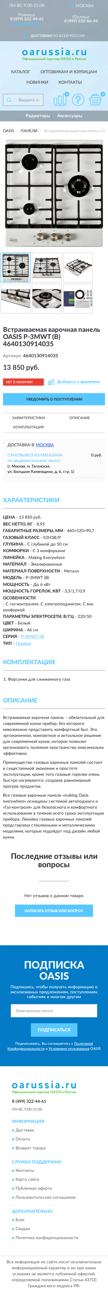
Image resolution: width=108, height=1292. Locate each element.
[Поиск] (9, 100)
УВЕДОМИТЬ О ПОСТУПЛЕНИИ (54, 399)
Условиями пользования (69, 1048)
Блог (20, 1220)
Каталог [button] (20, 72)
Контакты (70, 82)
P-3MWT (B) (32, 637)
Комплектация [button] (28, 427)
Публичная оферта (34, 1189)
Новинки (37, 82)
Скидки (23, 1229)
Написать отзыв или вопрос (54, 911)
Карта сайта (27, 1180)
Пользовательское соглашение (46, 1198)
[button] (27, 23)
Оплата (23, 1139)
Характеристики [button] (28, 418)
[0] (95, 100)
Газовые (23, 644)
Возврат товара (31, 1148)
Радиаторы (38, 116)
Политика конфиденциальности (47, 1238)
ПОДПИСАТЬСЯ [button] (54, 1030)
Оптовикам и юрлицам (68, 72)
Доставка (25, 1130)
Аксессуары (69, 116)
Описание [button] (79, 418)
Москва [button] (45, 445)
